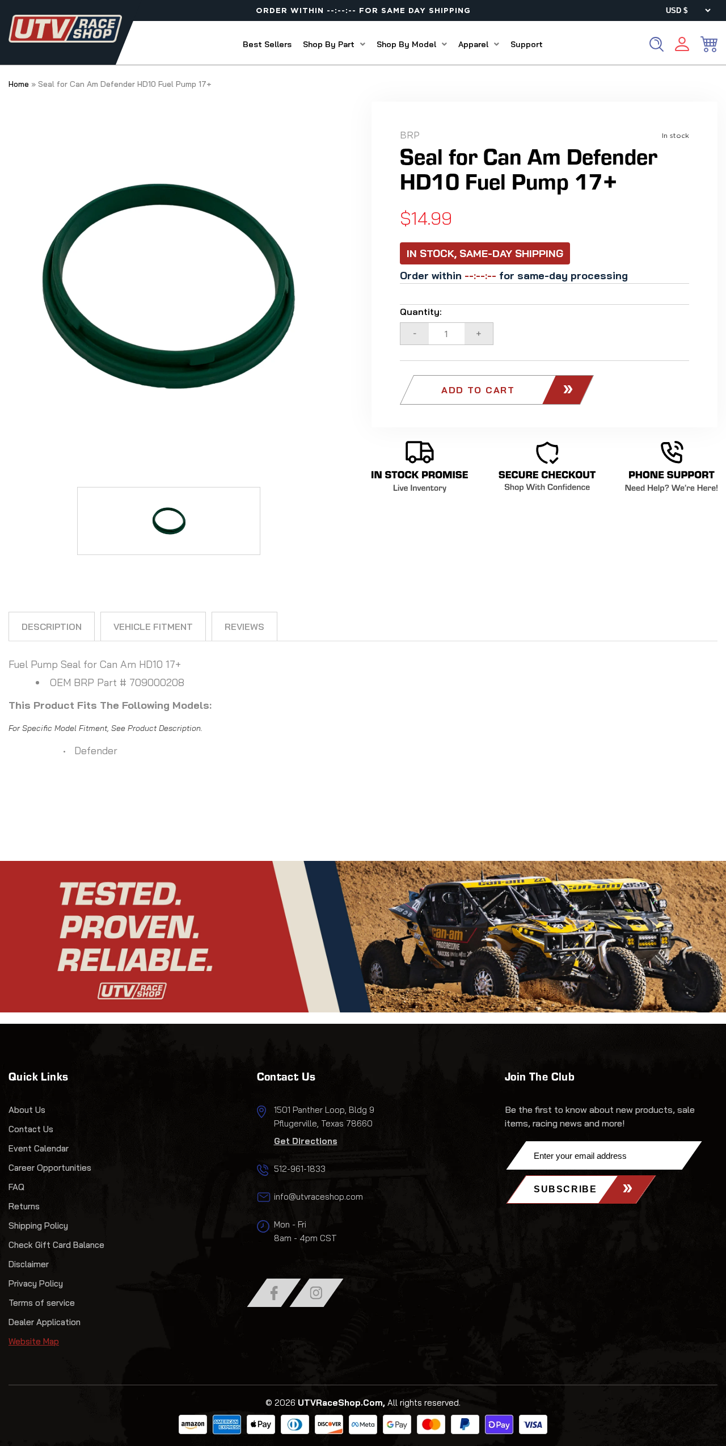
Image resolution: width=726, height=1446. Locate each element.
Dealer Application (45, 1322)
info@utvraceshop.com (318, 1196)
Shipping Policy (38, 1225)
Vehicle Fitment (153, 626)
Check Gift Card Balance (56, 1244)
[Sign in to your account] (682, 45)
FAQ (16, 1187)
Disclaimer (29, 1264)
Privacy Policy (36, 1283)
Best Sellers (267, 44)
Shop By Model (406, 44)
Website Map (34, 1341)
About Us (27, 1109)
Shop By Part (328, 44)
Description (52, 626)
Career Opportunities (50, 1167)
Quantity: (421, 311)
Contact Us (31, 1129)
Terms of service (42, 1302)
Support (526, 44)
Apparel (473, 44)
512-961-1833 (300, 1168)
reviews (244, 626)
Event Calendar (39, 1148)
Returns (24, 1206)
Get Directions (305, 1141)
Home (19, 84)
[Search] (656, 44)
